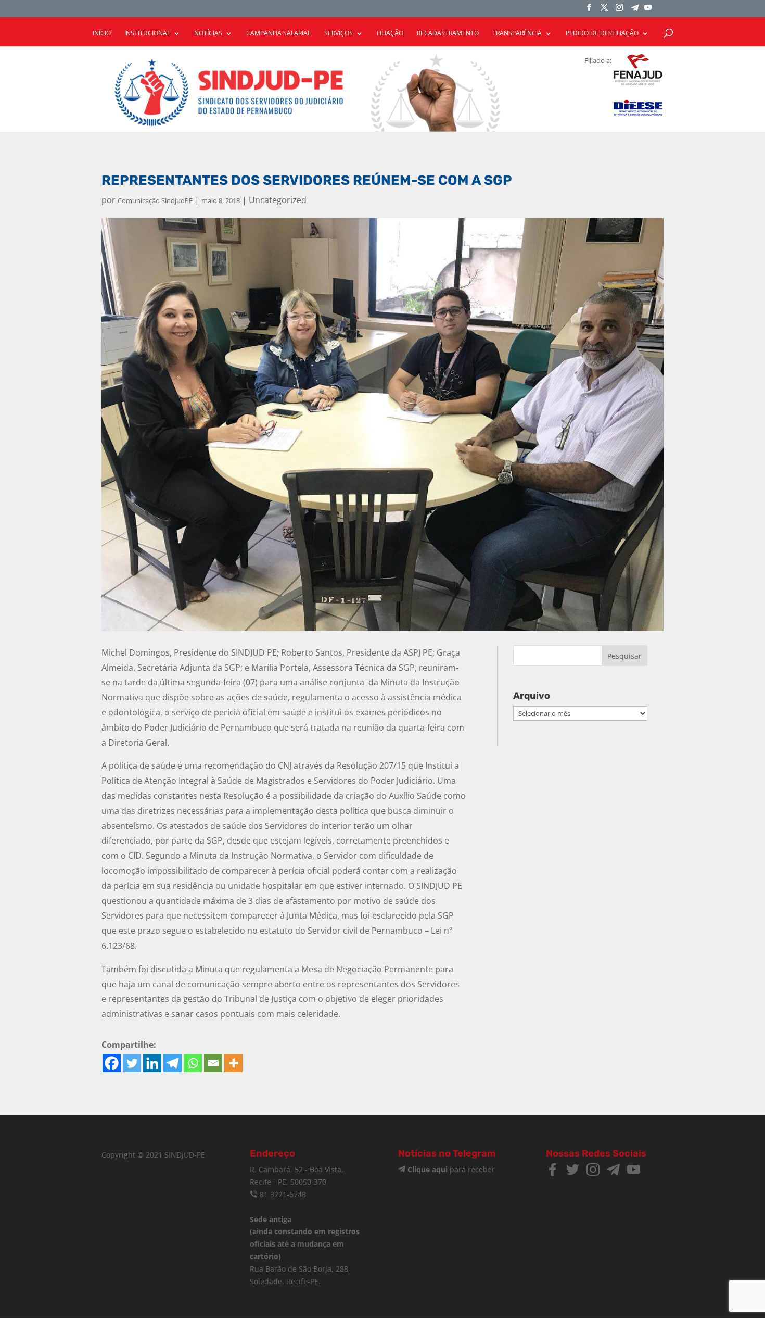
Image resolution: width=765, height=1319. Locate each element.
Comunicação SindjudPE (155, 200)
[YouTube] (648, 10)
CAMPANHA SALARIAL (278, 33)
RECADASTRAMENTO (448, 33)
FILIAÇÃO (390, 33)
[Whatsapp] (193, 1063)
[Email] (213, 1063)
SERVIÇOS (338, 33)
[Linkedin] (152, 1063)
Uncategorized (278, 200)
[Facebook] (112, 1063)
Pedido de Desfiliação (602, 33)
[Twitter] (132, 1063)
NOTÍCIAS (208, 33)
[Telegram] (635, 10)
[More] (233, 1063)
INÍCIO (102, 33)
